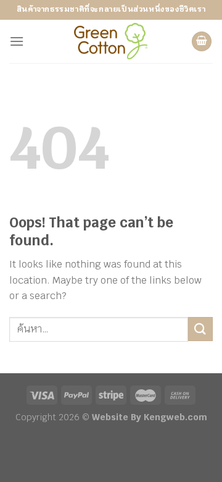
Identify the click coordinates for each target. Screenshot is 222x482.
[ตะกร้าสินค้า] (202, 42)
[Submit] (200, 329)
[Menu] (16, 41)
